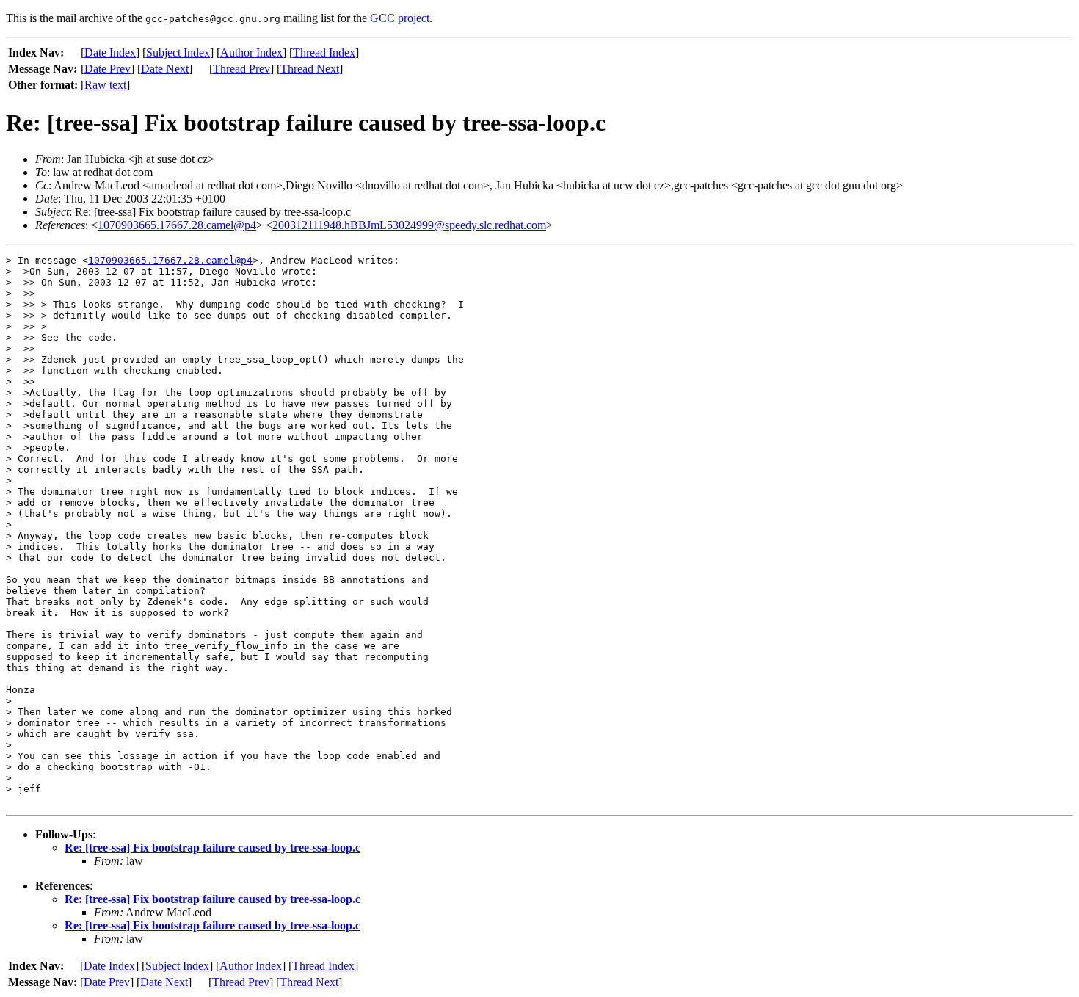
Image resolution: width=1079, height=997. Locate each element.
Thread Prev (241, 68)
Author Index (251, 52)
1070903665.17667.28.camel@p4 (177, 225)
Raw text (105, 85)
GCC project (399, 18)
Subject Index (178, 52)
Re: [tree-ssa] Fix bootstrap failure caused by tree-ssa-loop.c (212, 847)
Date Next (165, 68)
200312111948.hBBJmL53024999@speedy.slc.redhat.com (409, 225)
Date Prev (107, 68)
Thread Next (309, 68)
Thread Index (324, 52)
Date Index (110, 52)
